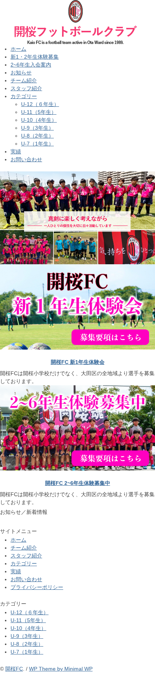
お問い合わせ (26, 159)
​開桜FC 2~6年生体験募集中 (77, 483)
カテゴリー (24, 96)
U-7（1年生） (37, 144)
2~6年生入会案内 (31, 65)
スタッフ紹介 (26, 88)
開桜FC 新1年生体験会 (78, 362)
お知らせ (21, 73)
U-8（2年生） (37, 136)
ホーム (18, 49)
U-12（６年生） (40, 104)
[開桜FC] (75, 5)
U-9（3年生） (37, 128)
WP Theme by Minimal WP (61, 669)
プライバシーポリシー (37, 587)
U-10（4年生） (39, 120)
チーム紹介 (24, 80)
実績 (16, 151)
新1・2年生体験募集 (35, 57)
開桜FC (14, 669)
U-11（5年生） (38, 112)
